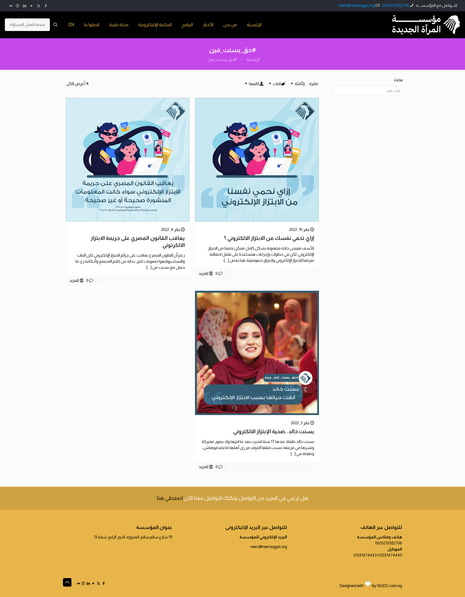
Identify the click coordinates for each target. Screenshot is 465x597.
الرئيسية (253, 59)
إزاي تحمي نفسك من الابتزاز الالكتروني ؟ (269, 238)
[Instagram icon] (17, 6)
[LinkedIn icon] (24, 6)
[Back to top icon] (67, 582)
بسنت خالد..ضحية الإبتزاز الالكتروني (273, 431)
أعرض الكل (76, 83)
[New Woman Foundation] (426, 24)
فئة (298, 83)
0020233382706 (395, 5)
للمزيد (203, 273)
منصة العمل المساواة (27, 24)
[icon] (10, 6)
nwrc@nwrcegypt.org (357, 5)
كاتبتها (254, 83)
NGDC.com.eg (389, 585)
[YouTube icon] (31, 6)
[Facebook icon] (45, 6)
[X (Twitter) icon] (38, 6)
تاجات (277, 83)
